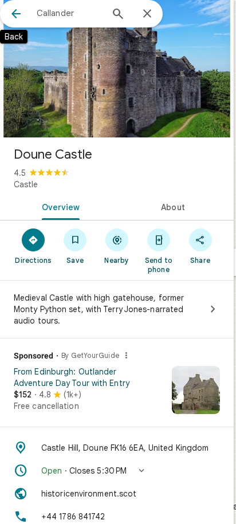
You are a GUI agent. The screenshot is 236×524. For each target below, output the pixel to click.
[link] (117, 394)
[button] (117, 470)
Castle (26, 184)
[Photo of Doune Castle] (117, 68)
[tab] (58, 206)
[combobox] (69, 13)
